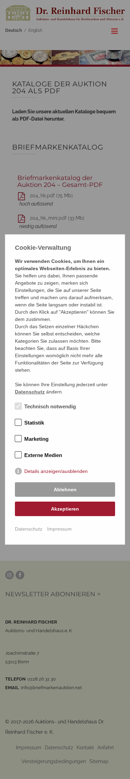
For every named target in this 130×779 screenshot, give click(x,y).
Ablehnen (65, 489)
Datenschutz (28, 529)
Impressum (59, 529)
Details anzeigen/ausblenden (56, 471)
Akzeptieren (65, 509)
